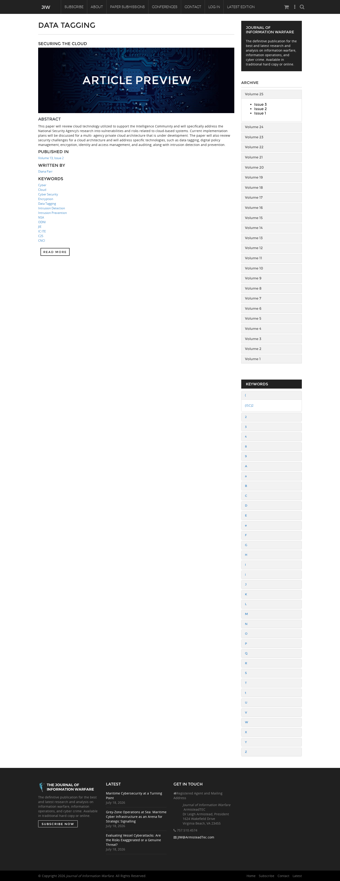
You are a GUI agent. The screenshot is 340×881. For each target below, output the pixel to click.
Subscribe (74, 7)
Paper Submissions (127, 7)
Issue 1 (260, 113)
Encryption (45, 199)
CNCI (41, 240)
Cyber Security (48, 194)
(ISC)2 (249, 405)
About (97, 7)
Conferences (164, 7)
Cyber (42, 185)
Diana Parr (45, 171)
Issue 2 (260, 109)
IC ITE (42, 231)
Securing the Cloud (62, 43)
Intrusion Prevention (52, 213)
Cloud (42, 190)
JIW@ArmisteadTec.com (196, 837)
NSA (41, 217)
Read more (55, 252)
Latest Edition (241, 7)
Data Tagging (47, 203)
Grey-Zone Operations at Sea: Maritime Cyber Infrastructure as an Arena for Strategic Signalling (136, 816)
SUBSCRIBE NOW (58, 824)
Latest (297, 876)
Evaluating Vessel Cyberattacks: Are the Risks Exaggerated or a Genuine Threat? (133, 840)
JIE (39, 227)
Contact (193, 7)
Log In (214, 7)
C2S (40, 236)
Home (251, 876)
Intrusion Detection (51, 208)
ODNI (42, 222)
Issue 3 (260, 104)
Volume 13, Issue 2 (51, 158)
